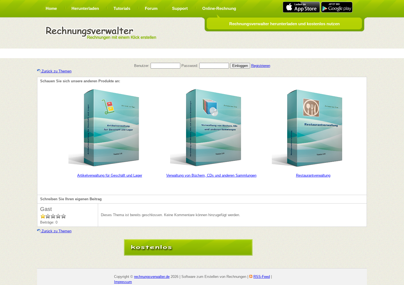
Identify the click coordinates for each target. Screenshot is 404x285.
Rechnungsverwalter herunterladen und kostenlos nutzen (284, 23)
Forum (151, 8)
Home (51, 8)
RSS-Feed (261, 277)
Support (180, 8)
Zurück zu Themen (55, 71)
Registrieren (260, 66)
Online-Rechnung (219, 8)
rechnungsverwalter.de (152, 277)
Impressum (123, 282)
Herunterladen (85, 8)
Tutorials (122, 8)
